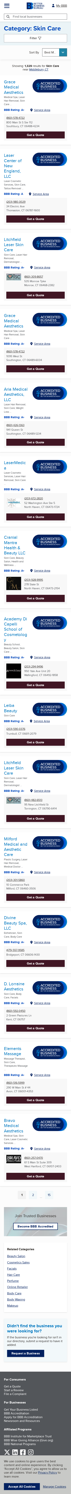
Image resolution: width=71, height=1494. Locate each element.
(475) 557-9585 (15, 950)
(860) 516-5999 (15, 1083)
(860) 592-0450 (15, 1011)
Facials (12, 1268)
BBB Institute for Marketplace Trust (28, 1436)
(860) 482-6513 (33, 800)
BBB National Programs (20, 1444)
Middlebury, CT (39, 69)
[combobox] (54, 52)
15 (50, 1196)
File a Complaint (15, 1394)
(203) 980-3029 (15, 202)
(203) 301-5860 (15, 880)
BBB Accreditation (16, 1413)
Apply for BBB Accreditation (23, 1417)
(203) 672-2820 (33, 498)
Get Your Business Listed (21, 1409)
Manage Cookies (54, 1486)
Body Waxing (16, 1299)
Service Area (42, 110)
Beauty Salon (16, 1256)
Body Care (14, 1293)
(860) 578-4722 (15, 118)
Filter (33, 38)
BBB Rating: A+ (14, 267)
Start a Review (14, 1390)
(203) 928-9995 (33, 580)
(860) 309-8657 (33, 276)
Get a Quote (35, 135)
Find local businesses (27, 16)
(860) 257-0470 (33, 1158)
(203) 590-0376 (15, 729)
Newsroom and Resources (22, 1421)
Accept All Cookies (22, 1486)
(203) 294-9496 (33, 666)
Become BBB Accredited (35, 1226)
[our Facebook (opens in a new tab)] (23, 1454)
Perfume (13, 1281)
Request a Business (25, 1353)
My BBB (61, 6)
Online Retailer (17, 1287)
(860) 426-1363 (15, 425)
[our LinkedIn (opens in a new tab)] (15, 1454)
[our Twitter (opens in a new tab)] (7, 1454)
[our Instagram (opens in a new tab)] (31, 1454)
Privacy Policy (47, 1472)
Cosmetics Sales (18, 1262)
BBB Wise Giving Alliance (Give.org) (28, 1440)
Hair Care (13, 1274)
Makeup (12, 1305)
